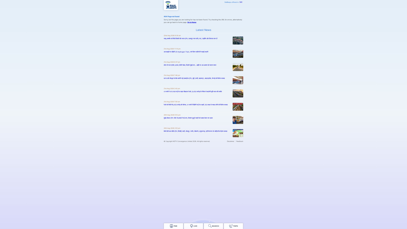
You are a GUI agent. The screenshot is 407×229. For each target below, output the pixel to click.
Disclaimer (230, 141)
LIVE (195, 226)
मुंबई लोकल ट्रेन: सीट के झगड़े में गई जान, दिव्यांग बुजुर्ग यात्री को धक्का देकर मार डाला (188, 118)
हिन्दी (241, 2)
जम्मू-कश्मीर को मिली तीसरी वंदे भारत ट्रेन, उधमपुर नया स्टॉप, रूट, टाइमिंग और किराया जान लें (190, 39)
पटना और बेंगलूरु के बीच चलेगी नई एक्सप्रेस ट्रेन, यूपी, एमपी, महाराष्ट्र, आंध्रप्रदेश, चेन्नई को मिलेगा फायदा (194, 78)
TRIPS (235, 226)
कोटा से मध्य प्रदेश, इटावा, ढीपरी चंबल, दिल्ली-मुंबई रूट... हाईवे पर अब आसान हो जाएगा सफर (190, 65)
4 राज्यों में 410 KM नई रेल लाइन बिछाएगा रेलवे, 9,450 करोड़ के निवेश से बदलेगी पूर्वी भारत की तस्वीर (193, 92)
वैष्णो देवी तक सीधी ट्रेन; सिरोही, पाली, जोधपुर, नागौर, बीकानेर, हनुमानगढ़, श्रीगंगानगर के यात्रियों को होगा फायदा (195, 131)
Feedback (239, 141)
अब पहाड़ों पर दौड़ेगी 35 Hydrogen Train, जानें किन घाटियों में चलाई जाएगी (186, 52)
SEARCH (215, 226)
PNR (175, 226)
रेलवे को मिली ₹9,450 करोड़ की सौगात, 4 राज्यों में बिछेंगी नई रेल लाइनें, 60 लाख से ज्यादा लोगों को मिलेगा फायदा (196, 105)
